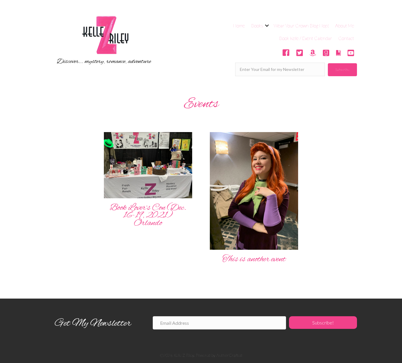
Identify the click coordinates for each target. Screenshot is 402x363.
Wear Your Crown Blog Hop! (301, 25)
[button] (342, 69)
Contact (346, 38)
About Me (344, 25)
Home (239, 25)
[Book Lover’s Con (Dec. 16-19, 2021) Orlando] (148, 164)
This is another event (253, 259)
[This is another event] (254, 190)
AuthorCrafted (229, 355)
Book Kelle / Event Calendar (305, 38)
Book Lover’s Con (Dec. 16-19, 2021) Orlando (148, 215)
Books (257, 25)
